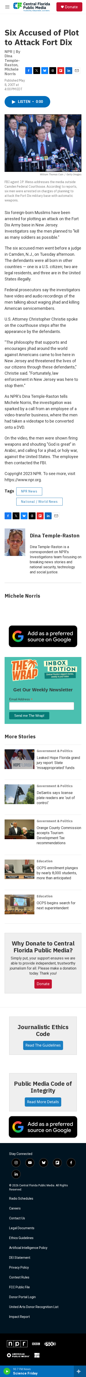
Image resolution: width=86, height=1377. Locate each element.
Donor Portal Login (22, 1297)
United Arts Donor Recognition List (33, 1307)
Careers (15, 1208)
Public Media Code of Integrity (43, 1087)
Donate (71, 7)
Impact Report (19, 1317)
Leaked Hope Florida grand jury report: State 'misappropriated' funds (58, 763)
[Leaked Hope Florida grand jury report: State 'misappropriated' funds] (19, 759)
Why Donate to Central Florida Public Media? (43, 946)
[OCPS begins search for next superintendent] (19, 904)
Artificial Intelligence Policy (28, 1248)
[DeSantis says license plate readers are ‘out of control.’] (19, 794)
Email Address (21, 699)
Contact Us (17, 1218)
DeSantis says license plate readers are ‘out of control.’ (56, 798)
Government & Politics (55, 751)
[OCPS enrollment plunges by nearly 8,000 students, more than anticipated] (19, 869)
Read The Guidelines (43, 1045)
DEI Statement (19, 1257)
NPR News (29, 491)
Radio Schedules (21, 1198)
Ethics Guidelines (21, 1238)
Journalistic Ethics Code (42, 1030)
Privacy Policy (19, 1267)
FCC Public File (19, 1287)
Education (45, 861)
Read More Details (43, 1101)
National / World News (39, 502)
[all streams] (80, 1371)
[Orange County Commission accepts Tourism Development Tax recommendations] (19, 829)
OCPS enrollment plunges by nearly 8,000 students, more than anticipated (57, 873)
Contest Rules (19, 1277)
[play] (7, 1371)
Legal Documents (21, 1228)
